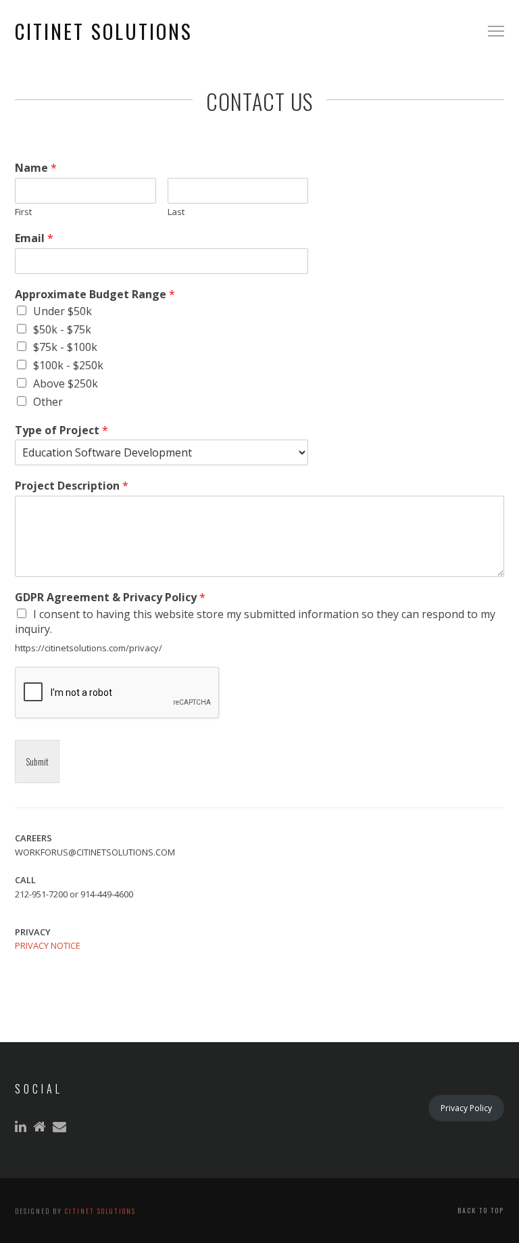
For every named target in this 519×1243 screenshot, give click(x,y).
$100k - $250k (68, 365)
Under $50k (62, 311)
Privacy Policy (466, 1108)
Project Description (71, 486)
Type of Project (61, 430)
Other (48, 401)
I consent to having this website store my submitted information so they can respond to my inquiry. (255, 621)
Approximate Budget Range (95, 294)
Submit (37, 761)
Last (176, 212)
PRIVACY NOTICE (47, 945)
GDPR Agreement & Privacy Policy (110, 597)
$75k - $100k (65, 346)
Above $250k (65, 383)
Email (34, 238)
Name (36, 168)
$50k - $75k (62, 329)
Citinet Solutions (100, 1211)
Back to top (481, 1210)
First (23, 212)
